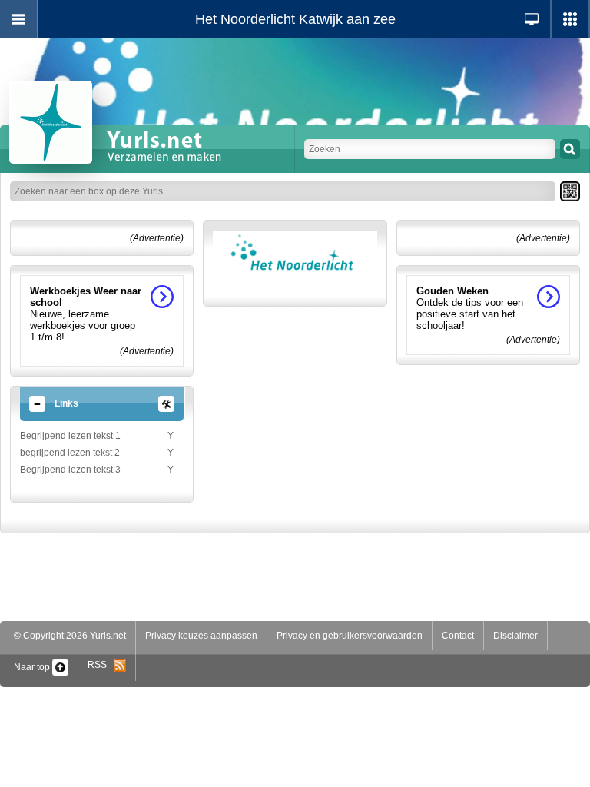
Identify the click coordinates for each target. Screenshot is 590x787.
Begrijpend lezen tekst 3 (70, 469)
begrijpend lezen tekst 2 (70, 452)
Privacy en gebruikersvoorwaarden (350, 635)
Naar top (33, 667)
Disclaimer (515, 635)
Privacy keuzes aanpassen (201, 635)
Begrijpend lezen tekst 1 (70, 435)
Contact (458, 635)
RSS (101, 664)
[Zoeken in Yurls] (570, 149)
